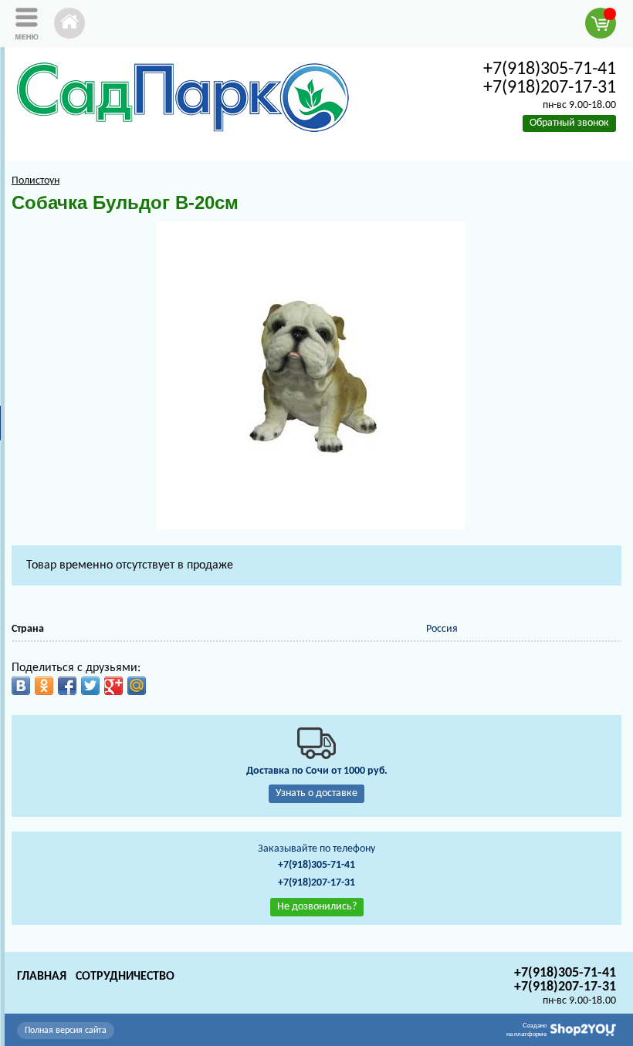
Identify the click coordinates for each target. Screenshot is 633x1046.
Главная (41, 976)
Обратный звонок (569, 123)
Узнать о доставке (316, 793)
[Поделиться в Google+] (113, 686)
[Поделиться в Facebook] (67, 686)
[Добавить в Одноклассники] (44, 686)
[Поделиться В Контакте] (21, 686)
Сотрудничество (125, 976)
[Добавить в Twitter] (90, 686)
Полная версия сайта (66, 1030)
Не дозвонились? (317, 907)
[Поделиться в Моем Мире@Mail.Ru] (136, 686)
